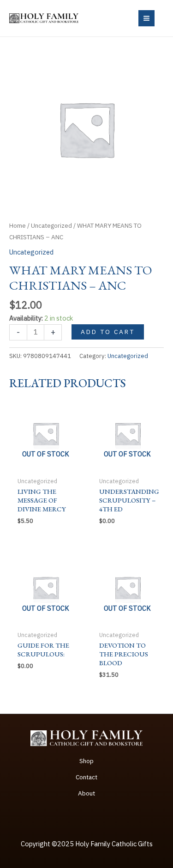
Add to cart (108, 332)
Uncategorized (51, 225)
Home (17, 225)
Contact (86, 777)
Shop (86, 761)
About (86, 793)
